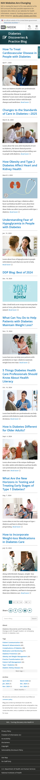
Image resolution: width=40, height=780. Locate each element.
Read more (25, 102)
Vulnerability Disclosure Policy (12, 750)
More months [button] (19, 690)
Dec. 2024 (23, 684)
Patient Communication (11, 642)
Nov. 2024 (6, 686)
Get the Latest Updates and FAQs (24, 16)
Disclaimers (5, 742)
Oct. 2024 (23, 686)
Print (10, 610)
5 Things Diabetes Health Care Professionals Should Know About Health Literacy (20, 375)
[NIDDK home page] (9, 27)
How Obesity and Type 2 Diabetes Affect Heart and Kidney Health (20, 165)
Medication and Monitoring (13, 651)
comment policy (7, 699)
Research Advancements (11, 645)
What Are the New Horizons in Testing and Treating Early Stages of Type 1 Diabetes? (18, 483)
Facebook (15, 610)
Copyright (4, 746)
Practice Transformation (11, 659)
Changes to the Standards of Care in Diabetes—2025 (20, 112)
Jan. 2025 (6, 684)
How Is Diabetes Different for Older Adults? (20, 428)
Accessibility (5, 739)
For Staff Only (6, 761)
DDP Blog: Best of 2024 (18, 272)
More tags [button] (19, 671)
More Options (30, 610)
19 (26, 602)
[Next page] (29, 602)
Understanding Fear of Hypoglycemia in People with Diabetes (18, 223)
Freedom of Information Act (11, 735)
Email (25, 610)
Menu (36, 29)
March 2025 (24, 681)
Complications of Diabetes (12, 648)
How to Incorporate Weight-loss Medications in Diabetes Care (19, 538)
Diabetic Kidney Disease (11, 668)
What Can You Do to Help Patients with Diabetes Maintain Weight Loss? (19, 321)
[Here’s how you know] (20, 21)
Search (29, 29)
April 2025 (6, 681)
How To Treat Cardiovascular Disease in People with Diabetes (20, 52)
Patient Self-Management (12, 662)
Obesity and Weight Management (15, 656)
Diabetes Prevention (10, 654)
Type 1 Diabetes (8, 665)
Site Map (4, 758)
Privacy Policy (6, 731)
